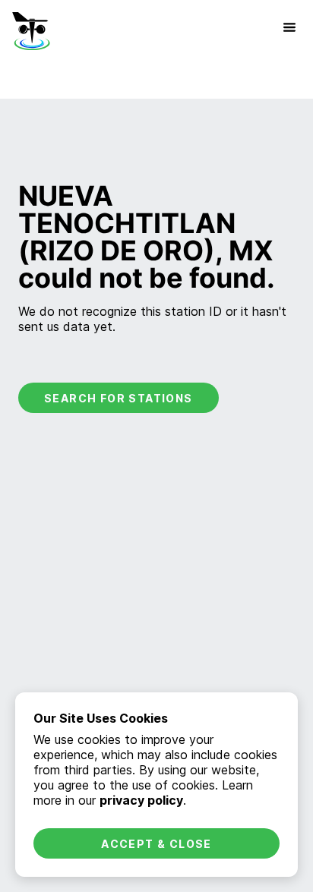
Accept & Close (156, 843)
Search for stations (118, 398)
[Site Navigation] (289, 27)
